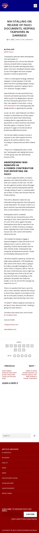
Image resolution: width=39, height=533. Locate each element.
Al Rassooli (6, 453)
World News (7, 493)
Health (5, 463)
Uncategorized (8, 488)
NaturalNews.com (10, 329)
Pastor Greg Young (10, 478)
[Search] (34, 435)
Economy (5, 458)
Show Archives (8, 483)
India (4, 468)
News (18, 39)
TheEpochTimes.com (11, 325)
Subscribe (30, 514)
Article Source (8, 52)
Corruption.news (11, 315)
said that (22, 61)
